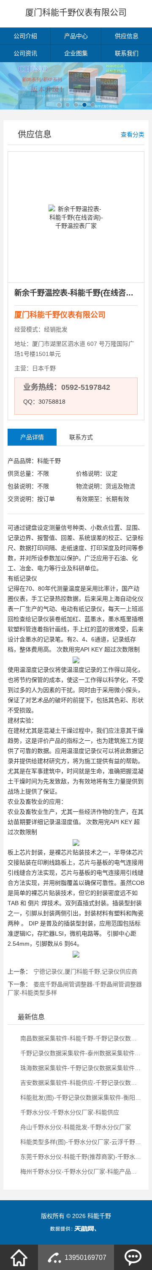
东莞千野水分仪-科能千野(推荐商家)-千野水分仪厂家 (80, 1156)
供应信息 (126, 36)
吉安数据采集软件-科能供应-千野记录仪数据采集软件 (80, 1082)
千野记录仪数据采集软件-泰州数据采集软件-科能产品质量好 (80, 1053)
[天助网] (76, 1228)
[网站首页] (19, 1257)
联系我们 (126, 53)
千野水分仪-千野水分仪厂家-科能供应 (69, 1112)
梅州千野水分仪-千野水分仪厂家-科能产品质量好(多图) (80, 1171)
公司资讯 (25, 53)
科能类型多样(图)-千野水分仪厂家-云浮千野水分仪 (80, 1142)
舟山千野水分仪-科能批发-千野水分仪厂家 (75, 1127)
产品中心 (76, 36)
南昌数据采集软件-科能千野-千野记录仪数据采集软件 (80, 1038)
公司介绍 (25, 36)
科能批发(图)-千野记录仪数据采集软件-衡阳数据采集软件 (80, 1097)
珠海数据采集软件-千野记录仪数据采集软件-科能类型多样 (80, 1068)
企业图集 (76, 53)
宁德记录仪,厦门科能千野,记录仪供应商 (85, 971)
